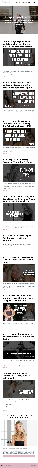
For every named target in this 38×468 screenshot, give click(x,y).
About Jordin (28, 2)
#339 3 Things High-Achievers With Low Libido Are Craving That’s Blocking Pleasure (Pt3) (17, 44)
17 (12, 417)
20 (20, 417)
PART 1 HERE (8, 72)
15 (33, 415)
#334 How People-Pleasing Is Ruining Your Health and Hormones (17, 238)
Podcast (23, 2)
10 (21, 415)
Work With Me (33, 2)
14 (31, 415)
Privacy (35, 465)
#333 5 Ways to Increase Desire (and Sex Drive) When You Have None (18, 259)
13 (28, 415)
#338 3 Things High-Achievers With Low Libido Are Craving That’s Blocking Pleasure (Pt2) (17, 85)
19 (17, 417)
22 (25, 417)
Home (17, 2)
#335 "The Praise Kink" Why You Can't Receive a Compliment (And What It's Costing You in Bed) (19, 198)
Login (35, 4)
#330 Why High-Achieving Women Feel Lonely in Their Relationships (16, 375)
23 (27, 417)
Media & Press (30, 4)
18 (15, 417)
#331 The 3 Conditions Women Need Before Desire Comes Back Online (18, 336)
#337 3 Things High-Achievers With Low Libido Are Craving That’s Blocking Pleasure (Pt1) (17, 123)
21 (22, 417)
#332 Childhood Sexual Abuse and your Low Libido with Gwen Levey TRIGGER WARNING (18, 298)
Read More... (5, 76)
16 (10, 417)
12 (26, 415)
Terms (32, 465)
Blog (20, 2)
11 (23, 415)
